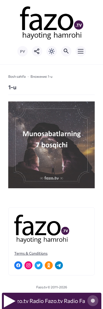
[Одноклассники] (49, 265)
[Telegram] (59, 265)
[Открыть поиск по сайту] (66, 51)
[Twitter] (39, 265)
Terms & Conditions (31, 253)
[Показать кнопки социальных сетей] (37, 51)
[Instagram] (28, 265)
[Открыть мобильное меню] (81, 51)
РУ (22, 51)
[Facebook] (18, 265)
